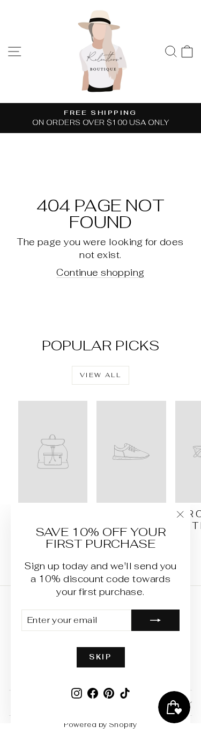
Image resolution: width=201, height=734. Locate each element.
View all (100, 375)
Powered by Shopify (100, 724)
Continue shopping (100, 272)
